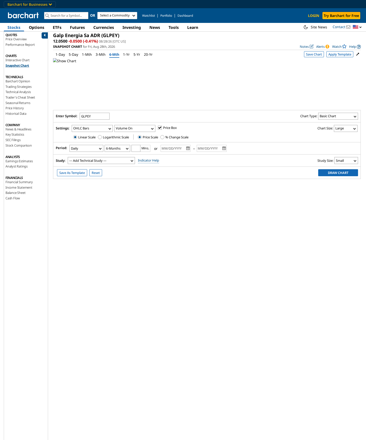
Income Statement (18, 187)
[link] (355, 46)
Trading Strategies (18, 86)
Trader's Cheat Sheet (20, 97)
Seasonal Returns (17, 103)
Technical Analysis (18, 92)
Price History (14, 108)
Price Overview (16, 39)
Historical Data (15, 113)
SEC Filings (13, 140)
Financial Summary (19, 182)
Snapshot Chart (17, 65)
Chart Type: (308, 116)
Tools (174, 27)
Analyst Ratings (16, 166)
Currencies (103, 27)
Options (36, 27)
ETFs (57, 27)
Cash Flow (12, 198)
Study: (60, 160)
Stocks (13, 27)
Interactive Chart (17, 60)
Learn (192, 27)
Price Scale (150, 137)
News (154, 27)
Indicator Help (148, 160)
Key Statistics (14, 134)
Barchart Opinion (17, 81)
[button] (357, 27)
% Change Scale (176, 137)
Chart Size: (325, 128)
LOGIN (313, 15)
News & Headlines (18, 129)
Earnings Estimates (19, 161)
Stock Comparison (18, 145)
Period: (61, 148)
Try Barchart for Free (341, 15)
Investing (131, 27)
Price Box (170, 127)
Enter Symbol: (66, 116)
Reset (96, 172)
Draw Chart (338, 172)
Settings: (62, 128)
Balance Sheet (15, 192)
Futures (77, 27)
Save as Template (72, 172)
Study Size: (325, 160)
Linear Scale (86, 137)
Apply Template (339, 54)
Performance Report (20, 44)
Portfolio (166, 15)
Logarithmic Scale (115, 137)
